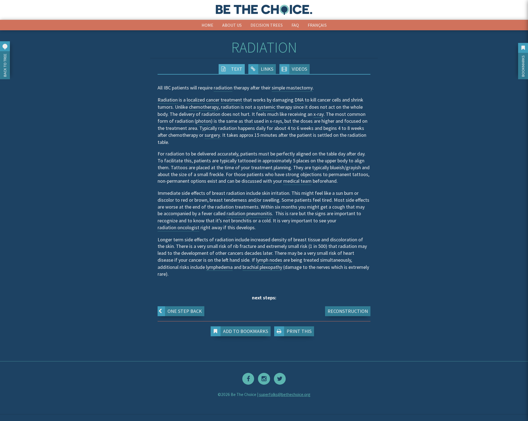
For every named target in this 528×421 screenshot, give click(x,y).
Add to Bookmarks (245, 331)
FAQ (295, 25)
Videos (299, 69)
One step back (184, 311)
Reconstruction (348, 311)
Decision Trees (267, 25)
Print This (299, 331)
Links (267, 69)
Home (207, 25)
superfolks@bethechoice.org (284, 394)
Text (236, 69)
